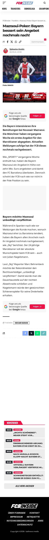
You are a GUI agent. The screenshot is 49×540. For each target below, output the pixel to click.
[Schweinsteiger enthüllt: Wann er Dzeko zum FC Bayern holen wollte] (24, 475)
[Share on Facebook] (7, 42)
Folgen (36, 116)
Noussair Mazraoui (21, 323)
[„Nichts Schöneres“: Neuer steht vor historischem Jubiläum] (24, 432)
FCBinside (6, 21)
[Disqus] (24, 375)
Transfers (15, 21)
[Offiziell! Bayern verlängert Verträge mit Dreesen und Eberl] (24, 464)
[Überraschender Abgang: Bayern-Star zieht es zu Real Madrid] (24, 443)
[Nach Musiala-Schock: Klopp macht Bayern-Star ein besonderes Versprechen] (24, 453)
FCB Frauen (16, 440)
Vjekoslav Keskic (17, 49)
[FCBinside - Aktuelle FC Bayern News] (24, 3)
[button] (5, 3)
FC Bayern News (17, 429)
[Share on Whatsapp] (16, 42)
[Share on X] (12, 42)
